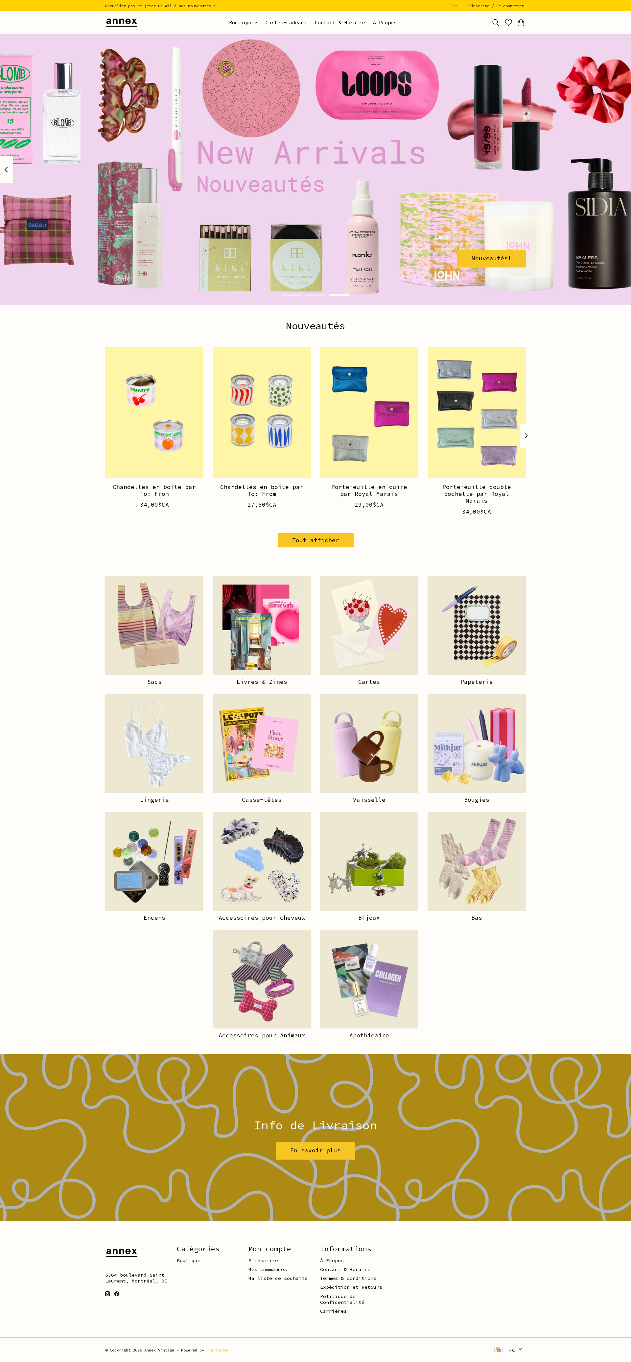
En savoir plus (315, 1150)
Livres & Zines (262, 681)
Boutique (188, 1260)
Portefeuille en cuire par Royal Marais (369, 490)
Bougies (476, 799)
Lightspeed (217, 1350)
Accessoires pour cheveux (262, 917)
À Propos (385, 22)
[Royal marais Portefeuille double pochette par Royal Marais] (477, 412)
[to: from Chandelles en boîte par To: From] (154, 412)
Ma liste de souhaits (278, 1278)
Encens (154, 917)
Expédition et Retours (351, 1287)
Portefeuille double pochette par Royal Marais (476, 493)
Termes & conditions (348, 1278)
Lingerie (154, 799)
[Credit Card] (498, 1350)
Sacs (154, 681)
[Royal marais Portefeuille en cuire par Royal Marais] (369, 412)
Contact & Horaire (340, 22)
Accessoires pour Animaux (262, 1035)
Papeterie (476, 681)
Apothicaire (369, 1035)
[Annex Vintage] (121, 22)
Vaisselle (369, 799)
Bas (476, 917)
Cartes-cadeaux (286, 22)
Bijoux (369, 917)
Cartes (369, 681)
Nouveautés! (491, 258)
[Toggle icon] (496, 23)
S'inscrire (263, 1260)
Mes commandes (267, 1269)
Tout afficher (315, 540)
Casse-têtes (262, 799)
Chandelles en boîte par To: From (154, 490)
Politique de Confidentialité (342, 1299)
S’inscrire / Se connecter (495, 5)
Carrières (333, 1311)
